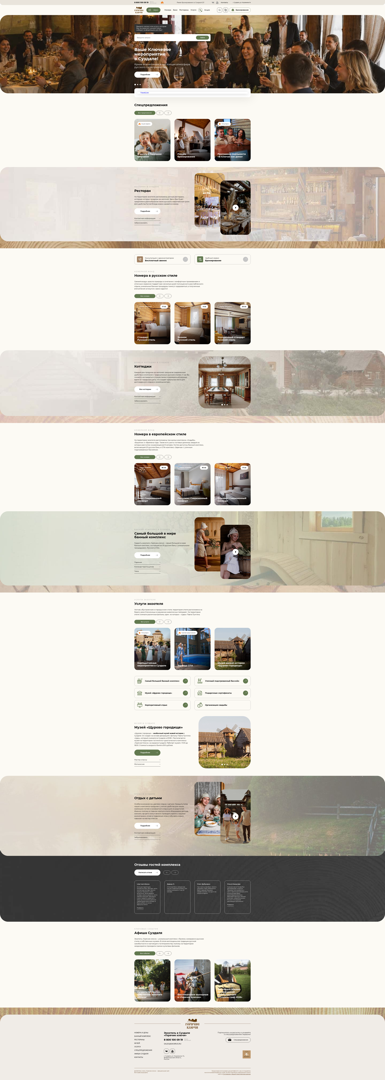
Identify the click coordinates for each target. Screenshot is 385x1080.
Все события (145, 953)
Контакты (224, 2)
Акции (207, 10)
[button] (135, 84)
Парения (138, 562)
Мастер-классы (140, 760)
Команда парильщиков (144, 567)
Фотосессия (139, 764)
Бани (175, 10)
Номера (167, 10)
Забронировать (140, 223)
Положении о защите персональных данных (237, 1074)
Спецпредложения (143, 1050)
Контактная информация (144, 218)
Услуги (193, 10)
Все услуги (145, 622)
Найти (202, 38)
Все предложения (145, 113)
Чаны (136, 571)
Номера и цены (141, 1033)
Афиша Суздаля (141, 1054)
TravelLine (144, 93)
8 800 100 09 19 (141, 2)
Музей (137, 1043)
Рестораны (184, 10)
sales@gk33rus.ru (172, 1044)
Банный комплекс (142, 1036)
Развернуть (140, 908)
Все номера (144, 296)
